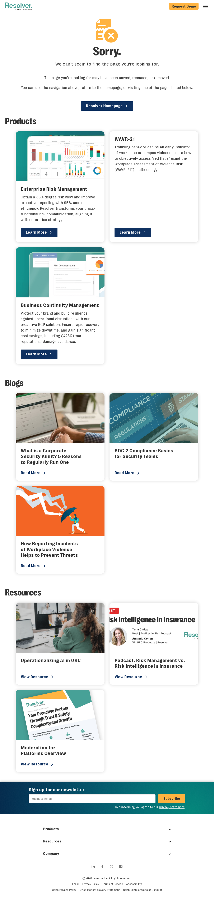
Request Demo (184, 6)
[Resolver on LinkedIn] (93, 866)
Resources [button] (52, 841)
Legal (75, 884)
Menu (205, 6)
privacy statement (172, 807)
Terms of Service (112, 884)
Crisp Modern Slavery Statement (100, 889)
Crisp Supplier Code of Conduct (142, 889)
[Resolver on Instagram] (120, 866)
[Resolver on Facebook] (102, 866)
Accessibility (134, 884)
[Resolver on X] (111, 866)
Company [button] (51, 853)
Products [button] (51, 829)
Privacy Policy (90, 884)
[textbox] (92, 798)
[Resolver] (18, 6)
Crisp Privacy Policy (64, 889)
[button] (171, 798)
